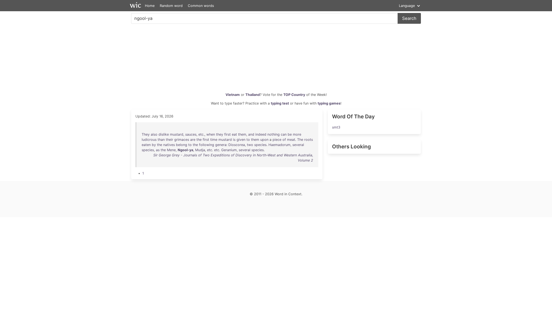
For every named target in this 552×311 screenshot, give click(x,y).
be (290, 134)
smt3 (336, 127)
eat (234, 134)
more (297, 134)
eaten (146, 145)
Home (150, 5)
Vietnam (233, 94)
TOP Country (294, 94)
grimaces (181, 139)
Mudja (200, 150)
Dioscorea (236, 145)
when (210, 134)
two (250, 145)
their (169, 139)
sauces (190, 134)
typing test (280, 103)
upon (264, 139)
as (158, 150)
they (219, 134)
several (298, 145)
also (154, 134)
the (199, 139)
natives (169, 145)
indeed (260, 134)
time (213, 139)
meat (291, 139)
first (227, 134)
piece (277, 139)
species (260, 145)
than (161, 139)
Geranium (229, 150)
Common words (201, 5)
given (241, 139)
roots (308, 139)
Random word (171, 5)
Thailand (252, 94)
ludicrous (149, 139)
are (192, 139)
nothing (273, 134)
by (154, 145)
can (284, 134)
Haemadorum (279, 145)
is (234, 139)
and (251, 134)
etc (201, 134)
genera (220, 145)
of (284, 139)
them (242, 134)
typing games (329, 103)
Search (409, 18)
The (300, 139)
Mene (171, 150)
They (146, 134)
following (206, 145)
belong (181, 145)
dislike (163, 134)
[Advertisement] (276, 59)
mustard (176, 134)
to (248, 139)
